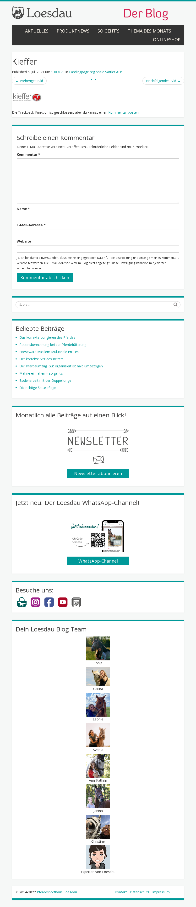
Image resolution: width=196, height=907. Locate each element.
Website (24, 241)
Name (23, 208)
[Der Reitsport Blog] (90, 13)
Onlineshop (166, 39)
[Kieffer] (27, 97)
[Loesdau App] (76, 606)
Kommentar (28, 154)
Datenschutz (139, 892)
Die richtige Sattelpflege (37, 387)
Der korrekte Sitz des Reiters (41, 359)
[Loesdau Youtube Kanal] (62, 606)
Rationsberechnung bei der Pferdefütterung (52, 344)
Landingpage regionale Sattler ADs (96, 72)
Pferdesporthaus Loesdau (57, 892)
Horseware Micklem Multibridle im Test (49, 351)
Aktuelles (37, 31)
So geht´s (109, 31)
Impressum (161, 892)
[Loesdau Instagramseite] (35, 606)
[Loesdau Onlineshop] (21, 606)
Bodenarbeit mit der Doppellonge (45, 380)
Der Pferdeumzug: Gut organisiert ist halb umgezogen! (61, 366)
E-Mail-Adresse (31, 225)
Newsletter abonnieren (98, 473)
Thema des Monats (149, 31)
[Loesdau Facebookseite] (49, 606)
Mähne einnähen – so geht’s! (41, 373)
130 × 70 (58, 72)
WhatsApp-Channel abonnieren (98, 561)
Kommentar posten (123, 112)
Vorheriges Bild (29, 80)
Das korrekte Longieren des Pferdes (47, 337)
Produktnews (73, 31)
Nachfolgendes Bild (163, 80)
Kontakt (121, 892)
